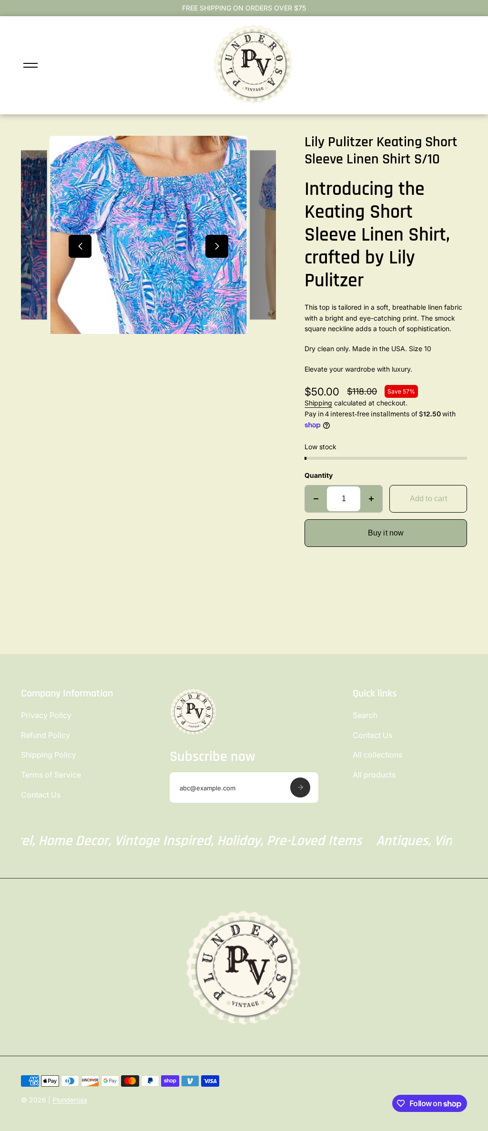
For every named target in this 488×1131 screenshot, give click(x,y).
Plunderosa (69, 1100)
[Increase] (371, 498)
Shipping (318, 403)
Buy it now (386, 533)
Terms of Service (51, 774)
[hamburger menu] (30, 65)
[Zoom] (43, 162)
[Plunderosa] (253, 102)
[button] (80, 246)
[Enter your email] (300, 787)
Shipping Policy (48, 754)
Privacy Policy (46, 715)
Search (365, 715)
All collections (377, 754)
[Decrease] (316, 498)
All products (374, 774)
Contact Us (41, 794)
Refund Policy (45, 735)
